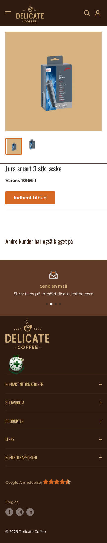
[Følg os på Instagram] (20, 512)
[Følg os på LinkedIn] (30, 512)
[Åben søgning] (87, 13)
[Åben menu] (8, 13)
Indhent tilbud (30, 197)
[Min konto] (97, 13)
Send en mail (53, 286)
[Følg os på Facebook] (9, 512)
